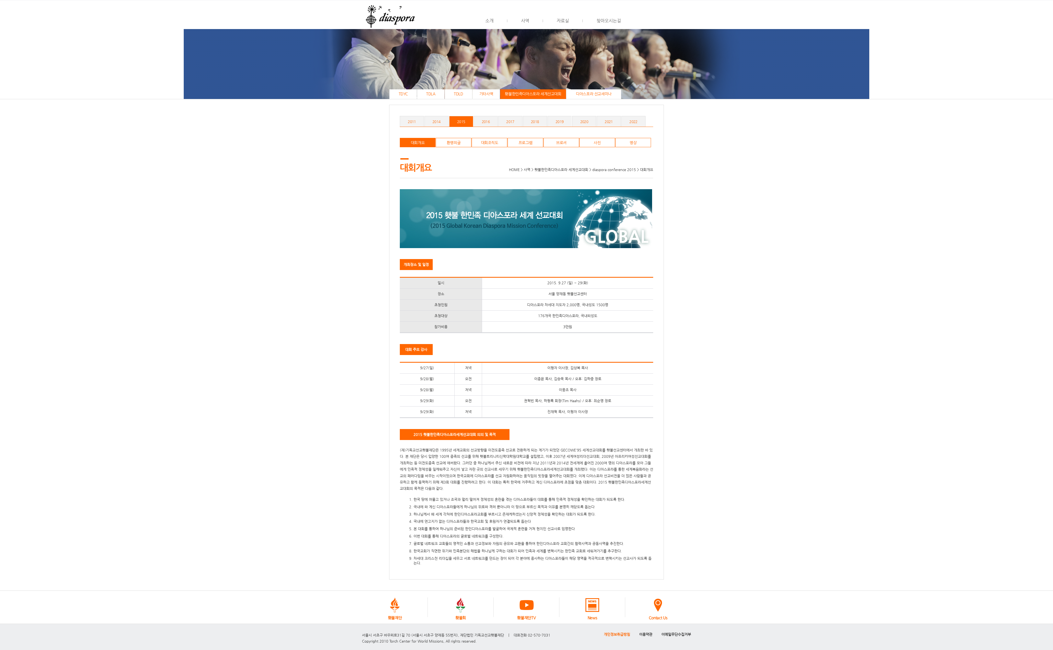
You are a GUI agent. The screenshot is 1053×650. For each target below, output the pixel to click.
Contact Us (658, 617)
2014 (436, 122)
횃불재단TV (526, 617)
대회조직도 (489, 143)
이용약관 (645, 634)
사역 (525, 20)
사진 (597, 143)
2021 (609, 122)
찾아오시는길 (608, 20)
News (592, 617)
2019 (560, 122)
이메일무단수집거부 (676, 634)
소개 (489, 20)
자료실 (563, 20)
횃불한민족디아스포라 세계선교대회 (533, 94)
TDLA (430, 94)
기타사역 (486, 94)
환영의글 (453, 143)
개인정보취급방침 (617, 634)
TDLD (458, 94)
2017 (510, 122)
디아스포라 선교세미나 (594, 94)
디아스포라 (389, 14)
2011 (412, 122)
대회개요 (417, 143)
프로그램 (525, 143)
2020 (584, 122)
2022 (633, 122)
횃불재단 (395, 617)
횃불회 (460, 617)
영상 (633, 143)
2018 (535, 122)
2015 (461, 122)
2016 (486, 122)
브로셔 (561, 143)
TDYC (403, 94)
